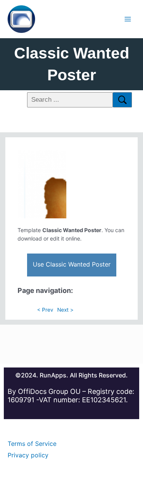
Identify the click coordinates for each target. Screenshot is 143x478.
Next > (65, 310)
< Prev (45, 310)
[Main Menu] (128, 19)
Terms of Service (32, 443)
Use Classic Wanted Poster (72, 264)
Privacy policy (28, 455)
